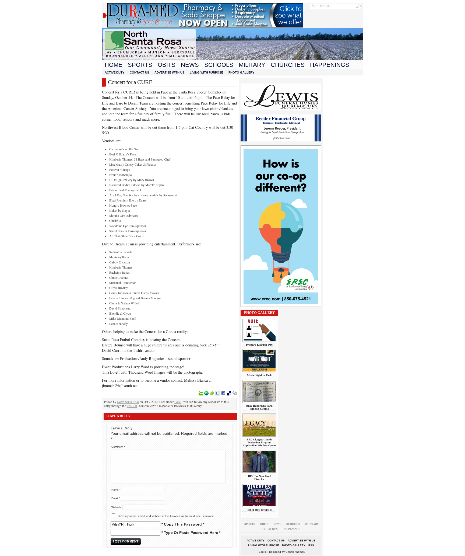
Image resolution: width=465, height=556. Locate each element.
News (190, 64)
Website (116, 507)
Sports (140, 64)
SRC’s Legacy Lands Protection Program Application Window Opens (259, 442)
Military (252, 64)
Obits (166, 64)
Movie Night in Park (259, 375)
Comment (118, 446)
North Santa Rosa (128, 402)
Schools (218, 64)
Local (177, 402)
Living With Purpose (206, 72)
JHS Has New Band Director (259, 477)
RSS (311, 545)
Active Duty (114, 72)
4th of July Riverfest (259, 510)
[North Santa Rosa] (232, 59)
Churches (288, 64)
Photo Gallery (241, 72)
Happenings (329, 64)
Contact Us (139, 72)
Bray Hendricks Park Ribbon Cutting (259, 407)
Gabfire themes (295, 551)
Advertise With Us (169, 72)
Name (116, 489)
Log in (263, 551)
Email (115, 498)
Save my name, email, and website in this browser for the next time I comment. (166, 516)
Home (113, 64)
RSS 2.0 (132, 406)
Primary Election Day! (259, 344)
